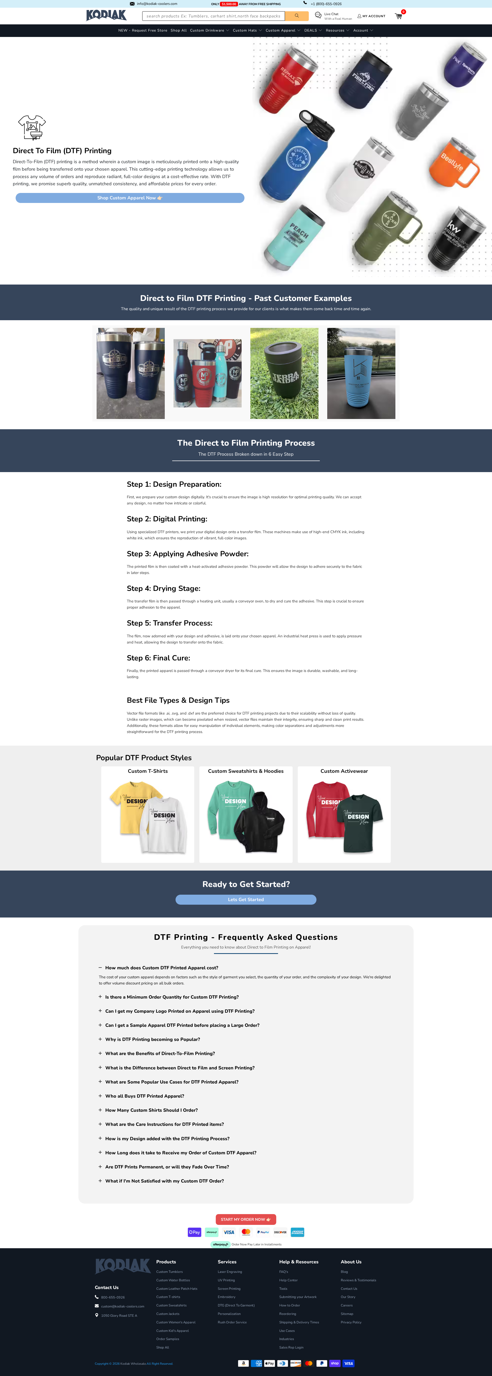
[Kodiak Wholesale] (106, 16)
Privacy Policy (351, 1322)
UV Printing (226, 1280)
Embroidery (226, 1297)
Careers (347, 1305)
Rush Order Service (232, 1322)
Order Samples (167, 1339)
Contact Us (349, 1288)
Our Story (348, 1297)
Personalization (229, 1314)
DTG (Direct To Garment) (236, 1305)
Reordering (287, 1314)
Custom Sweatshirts (171, 1305)
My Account (374, 16)
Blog (344, 1272)
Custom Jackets (167, 1314)
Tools (283, 1288)
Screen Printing (229, 1288)
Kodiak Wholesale (133, 1364)
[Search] (297, 16)
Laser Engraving (230, 1272)
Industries (286, 1339)
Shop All (162, 1347)
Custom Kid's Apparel (172, 1331)
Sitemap (347, 1314)
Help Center (288, 1280)
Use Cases (287, 1331)
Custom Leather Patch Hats (176, 1288)
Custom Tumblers (169, 1272)
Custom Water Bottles (173, 1280)
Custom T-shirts (168, 1297)
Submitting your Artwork (298, 1297)
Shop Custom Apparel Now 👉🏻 (130, 198)
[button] (210, 30)
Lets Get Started (246, 899)
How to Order (289, 1305)
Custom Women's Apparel (176, 1322)
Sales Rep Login (291, 1347)
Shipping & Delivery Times (299, 1322)
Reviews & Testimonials (358, 1280)
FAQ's (283, 1272)
